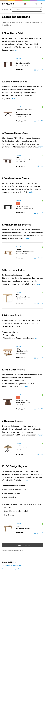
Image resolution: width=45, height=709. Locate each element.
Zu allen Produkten (22, 545)
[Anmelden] (30, 4)
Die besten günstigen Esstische (14, 569)
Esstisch (18, 58)
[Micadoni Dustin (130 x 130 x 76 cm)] (22, 352)
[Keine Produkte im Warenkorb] (41, 4)
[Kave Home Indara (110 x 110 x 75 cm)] (22, 298)
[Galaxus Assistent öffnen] (35, 4)
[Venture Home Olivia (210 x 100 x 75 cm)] (22, 161)
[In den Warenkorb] (41, 69)
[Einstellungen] (25, 4)
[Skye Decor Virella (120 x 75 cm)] (22, 402)
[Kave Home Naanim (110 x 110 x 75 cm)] (22, 114)
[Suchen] (12, 9)
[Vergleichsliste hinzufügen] (35, 69)
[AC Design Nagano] (22, 528)
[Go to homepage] (8, 4)
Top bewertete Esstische (11, 565)
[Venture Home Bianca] (22, 207)
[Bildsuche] (40, 9)
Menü (6, 9)
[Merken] (38, 69)
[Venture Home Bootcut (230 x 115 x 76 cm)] (22, 253)
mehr (17, 50)
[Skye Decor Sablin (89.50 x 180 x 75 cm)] (22, 64)
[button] (12, 25)
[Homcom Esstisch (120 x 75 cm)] (22, 449)
